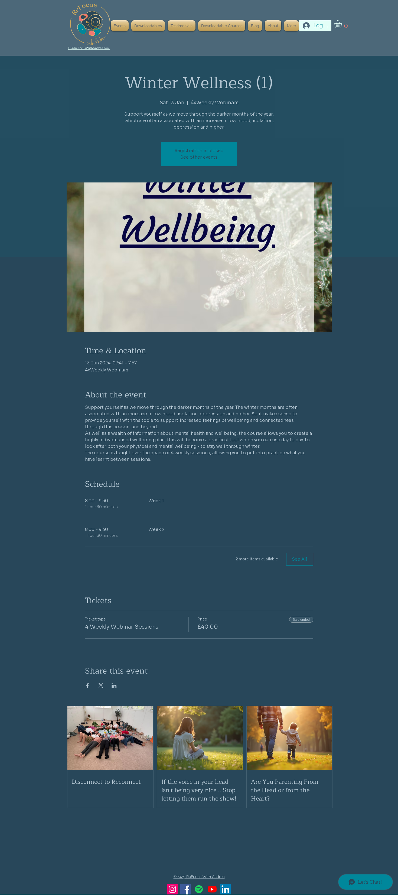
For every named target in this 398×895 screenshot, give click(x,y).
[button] (342, 24)
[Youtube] (212, 889)
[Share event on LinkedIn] (114, 685)
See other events (199, 157)
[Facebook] (185, 889)
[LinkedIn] (225, 889)
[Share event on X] (100, 685)
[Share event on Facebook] (87, 685)
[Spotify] (199, 889)
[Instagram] (172, 889)
